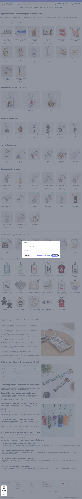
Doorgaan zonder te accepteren (43, 255)
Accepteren (55, 255)
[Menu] (6, 486)
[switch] (4, 494)
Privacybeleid (26, 250)
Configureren (27, 255)
